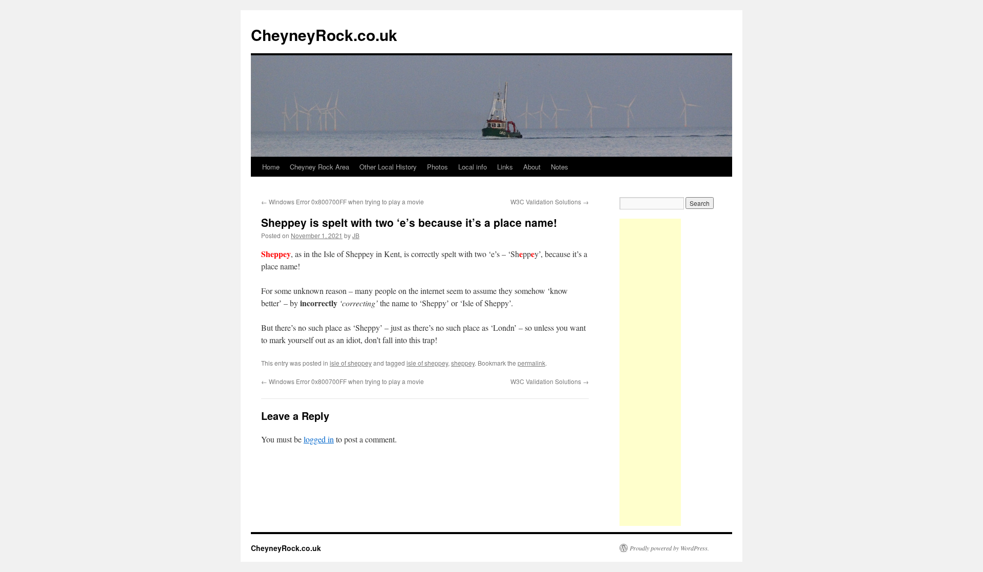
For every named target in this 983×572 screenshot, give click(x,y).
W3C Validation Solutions (549, 201)
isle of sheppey (351, 362)
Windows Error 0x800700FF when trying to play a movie (342, 201)
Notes (559, 167)
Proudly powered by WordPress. (669, 548)
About (532, 167)
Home (271, 167)
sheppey (463, 362)
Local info (472, 167)
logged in (319, 439)
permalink (531, 362)
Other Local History (388, 167)
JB (355, 235)
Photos (437, 167)
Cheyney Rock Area (319, 167)
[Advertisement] (650, 372)
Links (505, 167)
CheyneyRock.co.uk (324, 35)
